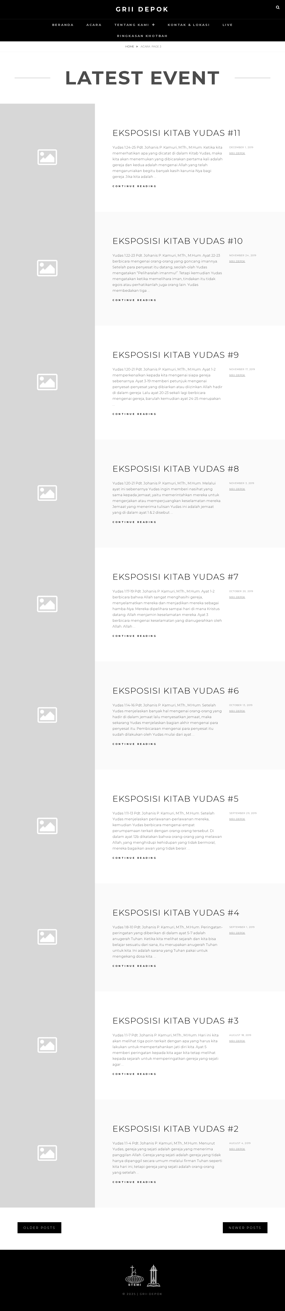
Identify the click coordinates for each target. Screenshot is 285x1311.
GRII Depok (142, 9)
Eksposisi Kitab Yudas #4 (176, 912)
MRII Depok (237, 153)
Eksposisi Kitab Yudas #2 (175, 1129)
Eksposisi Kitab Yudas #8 (175, 469)
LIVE (228, 25)
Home (130, 46)
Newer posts (245, 1228)
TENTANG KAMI (131, 25)
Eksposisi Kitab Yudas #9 (175, 355)
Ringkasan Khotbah (142, 36)
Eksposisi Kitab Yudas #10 (177, 241)
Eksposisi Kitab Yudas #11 (176, 133)
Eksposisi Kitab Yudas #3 (175, 1020)
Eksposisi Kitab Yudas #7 (175, 577)
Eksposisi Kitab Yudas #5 (175, 799)
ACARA (94, 25)
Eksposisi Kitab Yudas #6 (175, 690)
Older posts (39, 1228)
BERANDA (63, 25)
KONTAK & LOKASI (189, 25)
